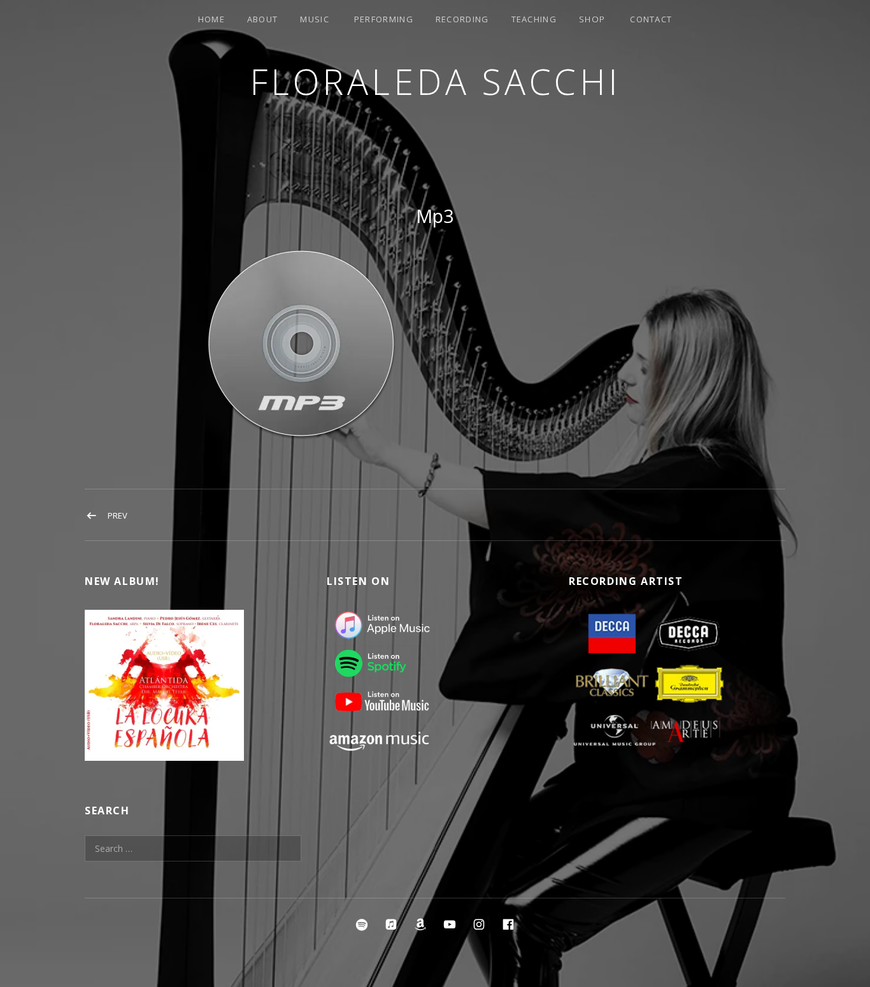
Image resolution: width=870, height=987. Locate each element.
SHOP (592, 19)
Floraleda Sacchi (435, 81)
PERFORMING (383, 19)
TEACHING (534, 19)
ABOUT (262, 19)
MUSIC (314, 19)
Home (211, 19)
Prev (117, 515)
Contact (651, 19)
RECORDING (462, 19)
